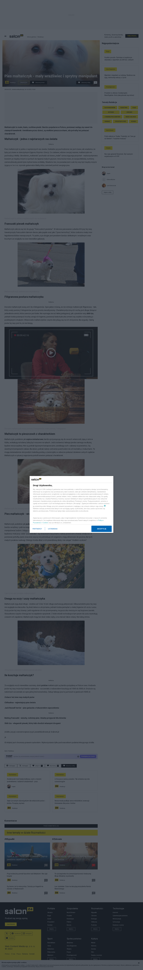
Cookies (45, 523)
